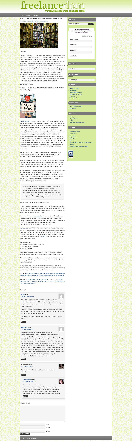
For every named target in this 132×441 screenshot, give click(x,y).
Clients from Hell (74, 88)
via (25, 51)
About (28, 15)
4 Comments (44, 21)
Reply (23, 321)
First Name (73, 44)
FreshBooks (72, 133)
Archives (69, 66)
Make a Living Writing (75, 94)
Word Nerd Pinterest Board (76, 122)
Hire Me (35, 15)
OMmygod (72, 117)
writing (46, 279)
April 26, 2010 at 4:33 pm (27, 329)
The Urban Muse (74, 98)
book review (32, 279)
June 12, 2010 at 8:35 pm (29, 381)
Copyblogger (72, 90)
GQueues (72, 135)
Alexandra (24, 327)
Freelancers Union (74, 131)
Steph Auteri (34, 21)
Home (22, 15)
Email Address (74, 39)
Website (48, 431)
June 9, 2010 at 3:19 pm (27, 366)
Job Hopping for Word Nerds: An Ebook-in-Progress (42, 273)
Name (47, 424)
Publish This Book (25, 121)
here (43, 236)
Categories (70, 76)
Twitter (71, 120)
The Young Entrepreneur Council (78, 146)
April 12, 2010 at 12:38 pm (27, 296)
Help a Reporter (73, 137)
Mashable (72, 96)
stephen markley (29, 284)
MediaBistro (72, 108)
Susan (23, 294)
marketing (40, 279)
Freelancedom (53, 6)
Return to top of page (30, 438)
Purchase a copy (25, 228)
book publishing (32, 281)
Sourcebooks (38, 216)
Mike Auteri (72, 141)
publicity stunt (51, 281)
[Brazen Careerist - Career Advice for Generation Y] (70, 158)
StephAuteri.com (74, 119)
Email (47, 427)
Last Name (73, 50)
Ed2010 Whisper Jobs (75, 106)
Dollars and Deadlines (75, 92)
